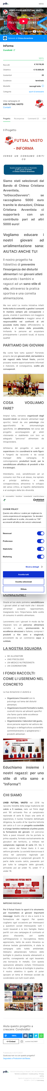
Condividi (7, 50)
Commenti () (33, 118)
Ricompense (19, 118)
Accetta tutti (23, 574)
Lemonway (40, 1080)
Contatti (7, 107)
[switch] (40, 541)
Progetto (6, 118)
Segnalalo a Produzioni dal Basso (16, 1058)
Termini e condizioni (21, 1074)
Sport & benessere (36, 92)
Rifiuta (23, 589)
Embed (11, 1041)
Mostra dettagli (32, 567)
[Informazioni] (43, 86)
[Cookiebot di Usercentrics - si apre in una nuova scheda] (33, 500)
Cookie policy (33, 1074)
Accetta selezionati (23, 582)
